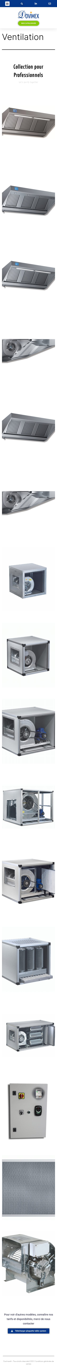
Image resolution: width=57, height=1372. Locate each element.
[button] (7, 3)
